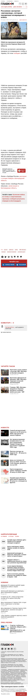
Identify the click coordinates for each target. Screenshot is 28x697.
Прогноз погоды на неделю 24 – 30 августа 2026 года (18, 453)
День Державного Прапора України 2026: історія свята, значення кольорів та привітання (14, 610)
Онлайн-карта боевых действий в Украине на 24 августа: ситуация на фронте (18, 480)
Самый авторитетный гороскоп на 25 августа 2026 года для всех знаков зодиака (18, 433)
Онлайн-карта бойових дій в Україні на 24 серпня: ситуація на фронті (16, 541)
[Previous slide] (24, 7)
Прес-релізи (6, 622)
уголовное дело (21, 251)
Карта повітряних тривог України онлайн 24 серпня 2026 (15, 548)
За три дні (11, 536)
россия (5, 249)
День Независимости (19, 6)
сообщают (16, 53)
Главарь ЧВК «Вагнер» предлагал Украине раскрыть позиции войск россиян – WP (18, 389)
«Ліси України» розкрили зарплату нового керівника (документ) (14, 616)
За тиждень (4, 536)
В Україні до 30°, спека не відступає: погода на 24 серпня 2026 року (12, 597)
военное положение (11, 251)
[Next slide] (26, 7)
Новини (4, 582)
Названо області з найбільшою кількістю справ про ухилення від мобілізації (17, 561)
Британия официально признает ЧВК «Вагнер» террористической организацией (18, 380)
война (16, 249)
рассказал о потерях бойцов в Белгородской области (14, 178)
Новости (5, 428)
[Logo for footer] (7, 645)
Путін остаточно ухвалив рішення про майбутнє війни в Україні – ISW (16, 575)
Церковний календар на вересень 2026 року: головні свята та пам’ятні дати (16, 554)
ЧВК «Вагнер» (22, 249)
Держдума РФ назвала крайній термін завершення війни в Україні (13, 585)
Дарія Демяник (23, 19)
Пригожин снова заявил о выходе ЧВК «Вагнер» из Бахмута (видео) (18, 371)
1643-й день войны (6, 6)
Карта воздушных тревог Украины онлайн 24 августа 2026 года (18, 470)
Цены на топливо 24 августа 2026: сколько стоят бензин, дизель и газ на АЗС (18, 462)
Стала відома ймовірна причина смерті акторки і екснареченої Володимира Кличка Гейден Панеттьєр (16, 568)
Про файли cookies (5, 693)
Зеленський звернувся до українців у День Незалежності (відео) (12, 591)
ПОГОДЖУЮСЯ (21, 694)
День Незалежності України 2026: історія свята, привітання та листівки (13, 603)
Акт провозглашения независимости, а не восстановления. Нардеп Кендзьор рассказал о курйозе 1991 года (17, 443)
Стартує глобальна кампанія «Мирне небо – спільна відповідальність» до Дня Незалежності (18, 628)
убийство (11, 249)
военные (3, 251)
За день (17, 536)
